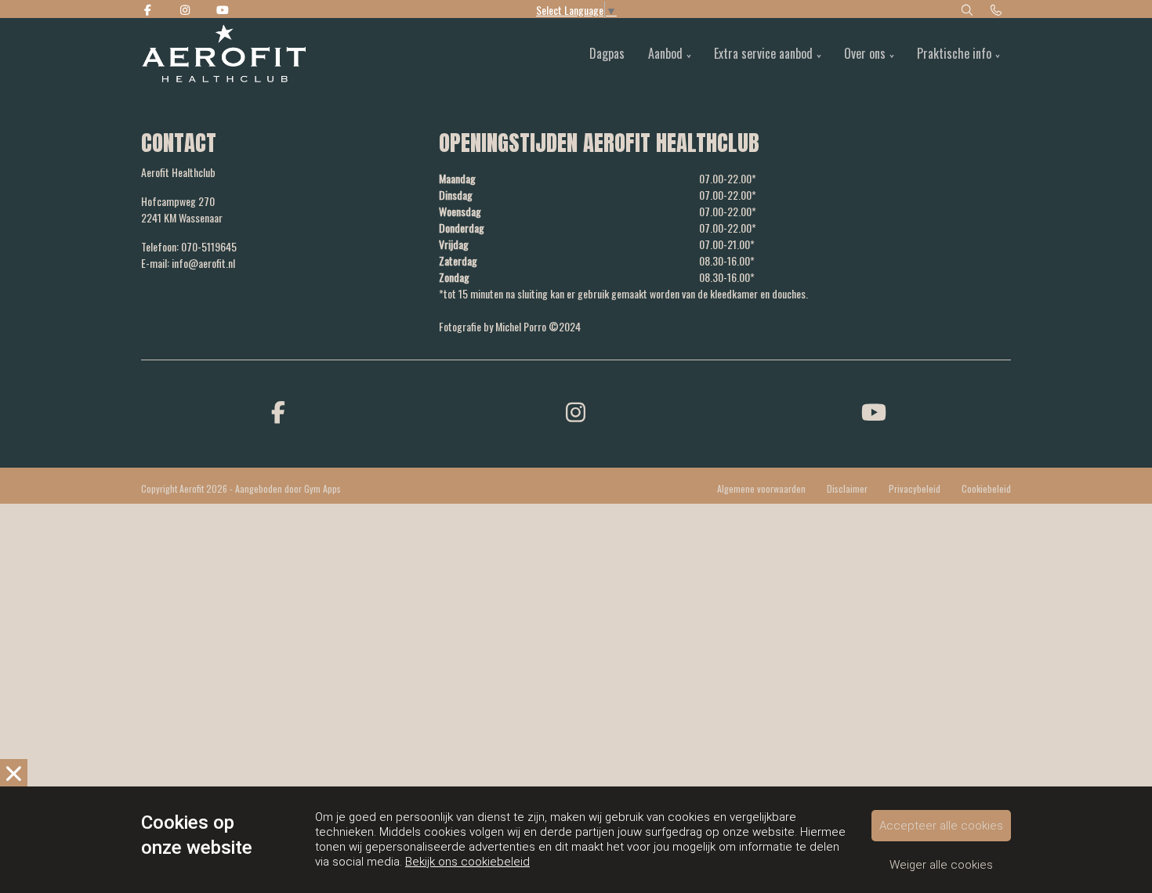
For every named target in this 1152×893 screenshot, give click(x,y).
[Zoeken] (967, 9)
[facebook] (278, 410)
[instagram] (576, 410)
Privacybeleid (914, 488)
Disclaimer (847, 488)
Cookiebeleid (986, 488)
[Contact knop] (997, 9)
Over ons (865, 53)
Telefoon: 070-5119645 (189, 246)
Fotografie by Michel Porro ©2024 (510, 326)
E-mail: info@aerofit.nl (188, 263)
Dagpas (607, 53)
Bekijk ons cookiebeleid (467, 862)
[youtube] (874, 410)
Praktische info (954, 53)
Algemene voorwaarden (761, 488)
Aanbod (665, 53)
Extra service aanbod (763, 53)
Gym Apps (322, 488)
